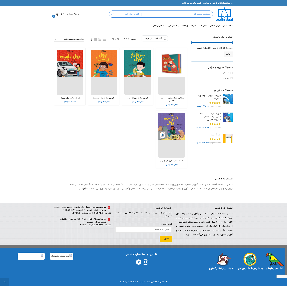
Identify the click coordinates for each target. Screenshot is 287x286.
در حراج (226, 73)
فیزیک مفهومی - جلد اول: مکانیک (209, 97)
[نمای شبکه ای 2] (100, 40)
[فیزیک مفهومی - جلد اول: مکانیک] (228, 101)
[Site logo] (224, 14)
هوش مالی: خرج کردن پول (171, 161)
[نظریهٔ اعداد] (228, 139)
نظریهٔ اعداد (216, 135)
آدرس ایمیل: (166, 224)
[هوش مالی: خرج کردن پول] (171, 135)
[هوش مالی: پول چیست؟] (104, 72)
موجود (226, 78)
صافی (228, 54)
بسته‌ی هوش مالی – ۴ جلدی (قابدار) (171, 99)
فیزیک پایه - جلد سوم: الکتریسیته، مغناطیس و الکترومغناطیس (210, 117)
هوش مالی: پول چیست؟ (103, 98)
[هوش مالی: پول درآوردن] (70, 72)
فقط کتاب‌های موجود (153, 38)
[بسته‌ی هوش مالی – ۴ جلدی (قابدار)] (171, 72)
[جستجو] (112, 14)
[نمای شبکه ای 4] (90, 40)
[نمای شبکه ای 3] (95, 40)
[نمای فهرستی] (104, 40)
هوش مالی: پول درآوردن (70, 98)
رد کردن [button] (4, 282)
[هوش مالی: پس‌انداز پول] (137, 72)
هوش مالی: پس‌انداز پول (137, 98)
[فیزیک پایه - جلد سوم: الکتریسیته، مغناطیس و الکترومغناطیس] (228, 121)
